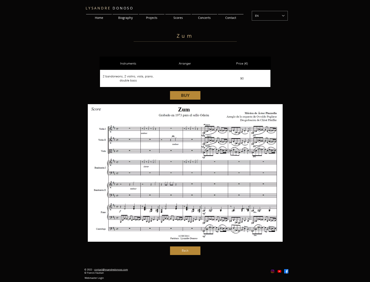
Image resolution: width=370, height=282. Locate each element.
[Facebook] (286, 271)
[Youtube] (279, 271)
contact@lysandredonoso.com (111, 269)
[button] (152, 16)
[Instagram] (272, 271)
